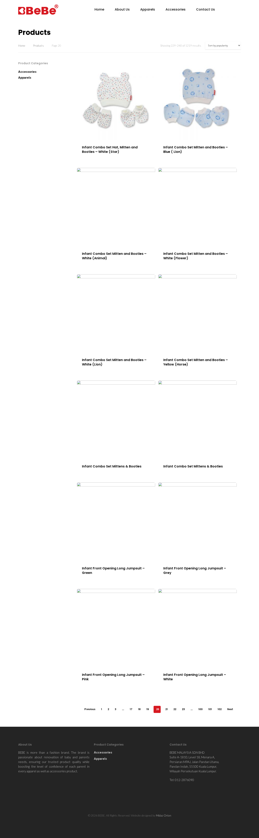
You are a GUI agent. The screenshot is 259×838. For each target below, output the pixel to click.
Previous (89, 709)
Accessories (176, 9)
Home (99, 9)
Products (38, 45)
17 (131, 709)
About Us (122, 9)
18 (139, 709)
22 (174, 709)
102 (220, 709)
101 (210, 709)
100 (200, 709)
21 (166, 709)
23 (183, 709)
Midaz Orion (163, 815)
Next (230, 709)
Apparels (147, 9)
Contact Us (205, 9)
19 (147, 709)
